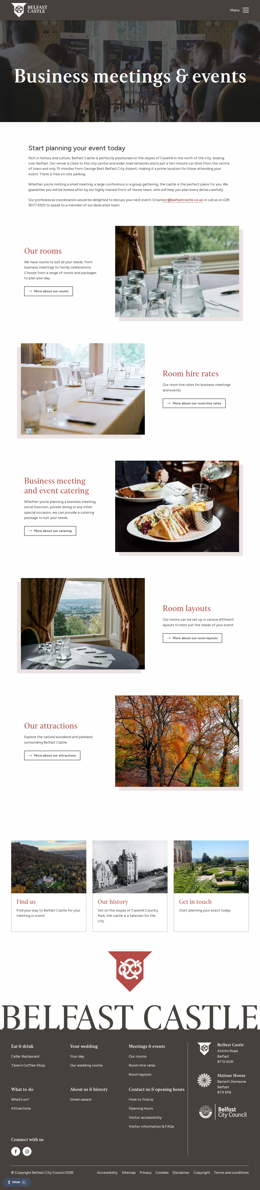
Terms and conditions (231, 1172)
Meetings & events (147, 1047)
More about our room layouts (195, 638)
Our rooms (137, 1056)
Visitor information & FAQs (151, 1126)
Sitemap (129, 1172)
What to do (22, 1090)
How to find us (141, 1099)
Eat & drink (22, 1047)
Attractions (21, 1108)
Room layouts (140, 1074)
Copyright (202, 1172)
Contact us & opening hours (157, 1090)
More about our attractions (55, 755)
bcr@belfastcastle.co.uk (182, 200)
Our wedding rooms (86, 1065)
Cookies (162, 1172)
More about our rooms (51, 291)
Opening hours (141, 1108)
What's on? (20, 1099)
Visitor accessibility (145, 1117)
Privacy (146, 1172)
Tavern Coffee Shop (28, 1065)
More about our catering (53, 531)
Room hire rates (142, 1065)
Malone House (231, 1076)
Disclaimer (181, 1172)
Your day (77, 1056)
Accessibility (107, 1172)
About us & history (89, 1090)
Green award (80, 1099)
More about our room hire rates (197, 403)
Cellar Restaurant (25, 1056)
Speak (16, 1182)
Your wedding (84, 1047)
